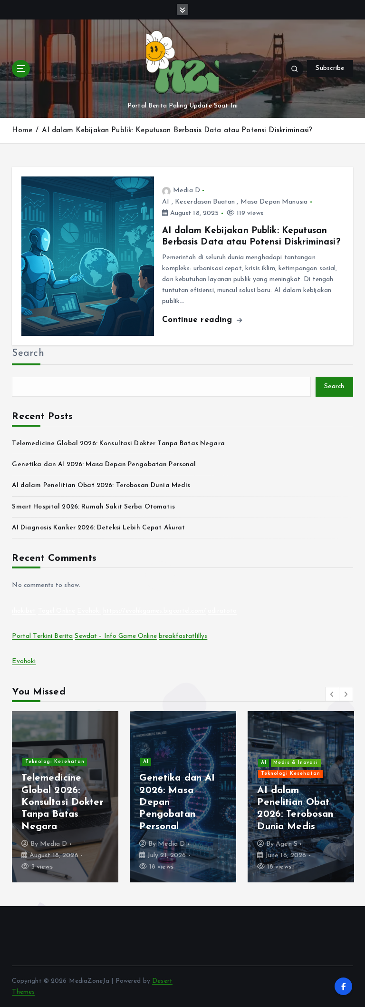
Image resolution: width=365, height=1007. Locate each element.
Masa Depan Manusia (273, 201)
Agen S (287, 844)
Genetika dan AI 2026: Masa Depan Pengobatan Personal (104, 464)
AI (165, 201)
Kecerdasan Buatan (205, 201)
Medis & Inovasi (295, 762)
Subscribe (330, 68)
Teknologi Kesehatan (55, 761)
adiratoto (222, 611)
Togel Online (57, 611)
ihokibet (24, 611)
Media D (186, 190)
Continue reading (198, 320)
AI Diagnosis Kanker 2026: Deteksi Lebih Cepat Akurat (98, 528)
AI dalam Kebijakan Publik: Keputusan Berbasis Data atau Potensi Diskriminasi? (177, 130)
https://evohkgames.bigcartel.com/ (154, 611)
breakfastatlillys (183, 636)
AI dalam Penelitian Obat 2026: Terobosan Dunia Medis (101, 485)
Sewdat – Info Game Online (115, 636)
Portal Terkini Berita (42, 636)
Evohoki (89, 611)
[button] (332, 694)
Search (28, 353)
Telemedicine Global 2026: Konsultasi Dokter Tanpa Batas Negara (118, 443)
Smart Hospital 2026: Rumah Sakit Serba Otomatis (93, 507)
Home (22, 130)
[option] (65, 796)
